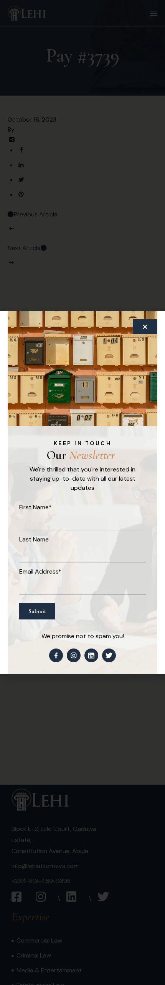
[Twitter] (109, 655)
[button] (145, 326)
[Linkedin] (91, 655)
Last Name (34, 539)
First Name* (35, 507)
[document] (82, 492)
